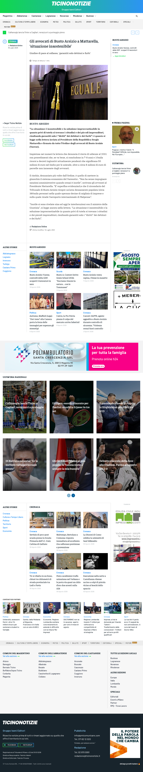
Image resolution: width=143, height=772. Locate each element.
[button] (137, 16)
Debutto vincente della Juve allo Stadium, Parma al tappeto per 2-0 (118, 464)
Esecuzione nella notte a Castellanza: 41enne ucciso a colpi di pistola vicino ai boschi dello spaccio (94, 582)
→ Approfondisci (119, 56)
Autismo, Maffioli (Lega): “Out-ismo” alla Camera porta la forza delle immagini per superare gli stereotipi (42, 322)
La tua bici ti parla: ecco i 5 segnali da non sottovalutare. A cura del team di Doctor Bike (132, 624)
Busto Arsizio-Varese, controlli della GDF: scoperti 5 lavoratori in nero (125, 50)
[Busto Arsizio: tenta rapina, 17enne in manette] (95, 260)
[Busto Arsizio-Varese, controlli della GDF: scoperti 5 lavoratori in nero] (42, 260)
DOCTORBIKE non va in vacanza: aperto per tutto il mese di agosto (71, 623)
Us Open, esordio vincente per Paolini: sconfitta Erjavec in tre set (71, 407)
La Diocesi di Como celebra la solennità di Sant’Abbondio (93, 537)
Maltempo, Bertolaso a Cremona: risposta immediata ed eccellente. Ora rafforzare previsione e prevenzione (68, 540)
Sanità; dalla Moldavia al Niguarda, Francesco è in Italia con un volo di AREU (31, 623)
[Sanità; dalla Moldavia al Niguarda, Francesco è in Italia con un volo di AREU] (31, 608)
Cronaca (12, 41)
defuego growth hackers (129, 764)
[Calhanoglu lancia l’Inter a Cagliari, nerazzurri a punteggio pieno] (136, 170)
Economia (47, 617)
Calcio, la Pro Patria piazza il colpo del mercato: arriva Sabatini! (67, 318)
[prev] (133, 32)
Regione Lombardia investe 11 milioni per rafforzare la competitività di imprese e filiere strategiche (92, 625)
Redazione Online (16, 45)
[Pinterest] (67, 237)
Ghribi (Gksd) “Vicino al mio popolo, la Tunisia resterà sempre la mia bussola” (68, 464)
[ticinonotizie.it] (71, 3)
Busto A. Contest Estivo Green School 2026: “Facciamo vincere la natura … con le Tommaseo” (67, 281)
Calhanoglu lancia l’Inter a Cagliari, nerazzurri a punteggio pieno (36, 32)
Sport (114, 147)
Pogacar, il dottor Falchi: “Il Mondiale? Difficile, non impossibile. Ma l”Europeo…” (126, 152)
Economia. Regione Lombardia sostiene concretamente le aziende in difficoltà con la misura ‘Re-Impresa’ (51, 625)
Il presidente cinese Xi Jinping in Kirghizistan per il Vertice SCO (117, 407)
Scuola (59, 271)
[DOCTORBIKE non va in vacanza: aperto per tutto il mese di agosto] (72, 608)
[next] (137, 32)
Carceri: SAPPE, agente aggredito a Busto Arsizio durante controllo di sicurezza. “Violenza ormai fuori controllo (95, 322)
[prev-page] (114, 181)
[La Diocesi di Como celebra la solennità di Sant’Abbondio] (95, 520)
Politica (33, 313)
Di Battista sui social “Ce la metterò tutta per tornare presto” (22, 464)
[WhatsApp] (73, 237)
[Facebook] (54, 237)
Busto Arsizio (120, 39)
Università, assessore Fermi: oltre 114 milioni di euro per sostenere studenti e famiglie (11, 624)
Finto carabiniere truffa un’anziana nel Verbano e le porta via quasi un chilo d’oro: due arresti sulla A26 (68, 582)
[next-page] (118, 181)
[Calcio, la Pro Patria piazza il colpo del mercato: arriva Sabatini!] (68, 301)
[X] (60, 237)
